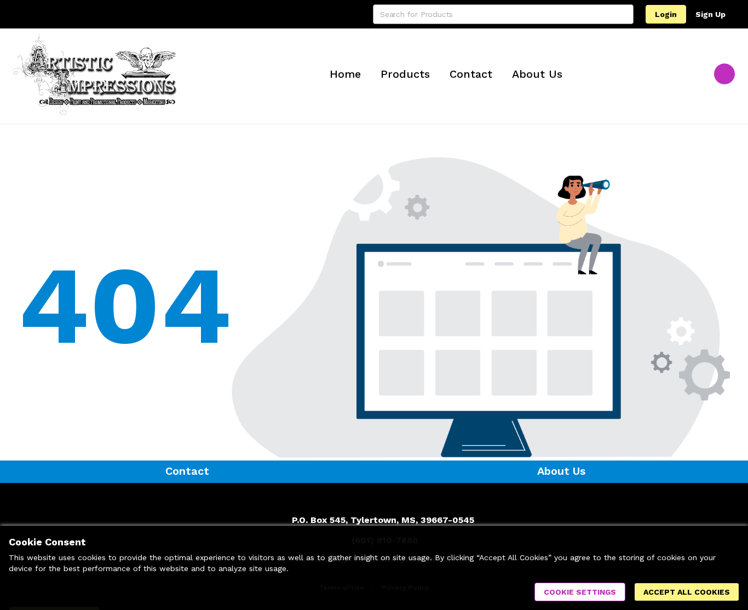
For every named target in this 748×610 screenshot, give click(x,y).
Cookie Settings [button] (580, 592)
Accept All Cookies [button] (686, 592)
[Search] (623, 14)
